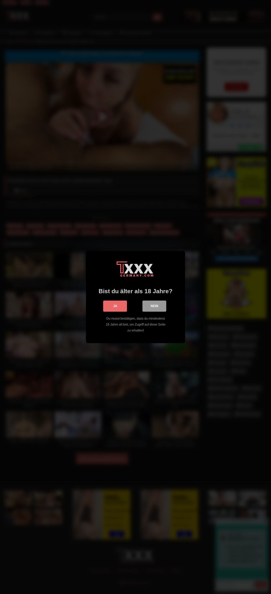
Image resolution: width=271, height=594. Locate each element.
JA (115, 306)
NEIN (154, 306)
